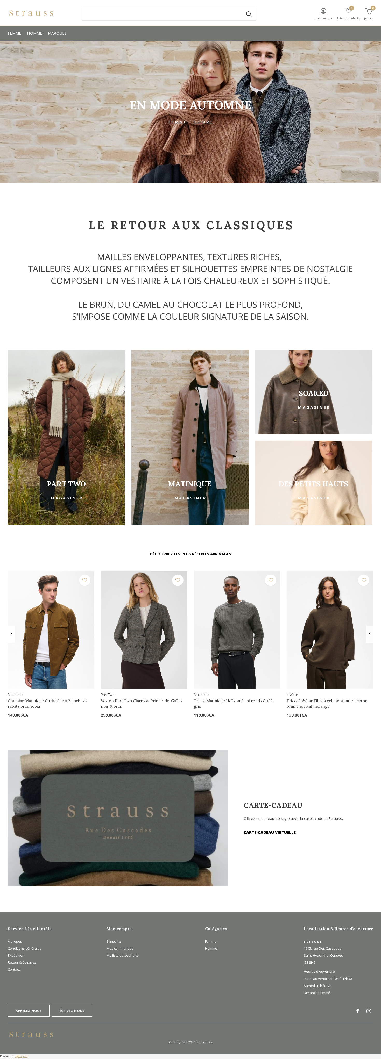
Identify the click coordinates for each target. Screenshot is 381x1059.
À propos (15, 941)
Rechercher (249, 14)
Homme (34, 33)
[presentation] (11, 634)
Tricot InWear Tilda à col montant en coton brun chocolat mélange (327, 703)
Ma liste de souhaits (122, 955)
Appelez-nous (29, 1010)
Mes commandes (120, 948)
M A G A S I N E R (66, 497)
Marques (57, 33)
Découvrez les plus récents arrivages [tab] (190, 553)
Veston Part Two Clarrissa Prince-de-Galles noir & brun (141, 703)
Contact (14, 969)
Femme (14, 33)
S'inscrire (114, 941)
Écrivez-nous (71, 1010)
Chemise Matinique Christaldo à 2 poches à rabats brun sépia (48, 703)
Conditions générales (24, 948)
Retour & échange (22, 962)
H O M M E (203, 121)
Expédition (16, 955)
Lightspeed (21, 1056)
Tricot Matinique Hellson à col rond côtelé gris (233, 703)
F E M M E (177, 121)
